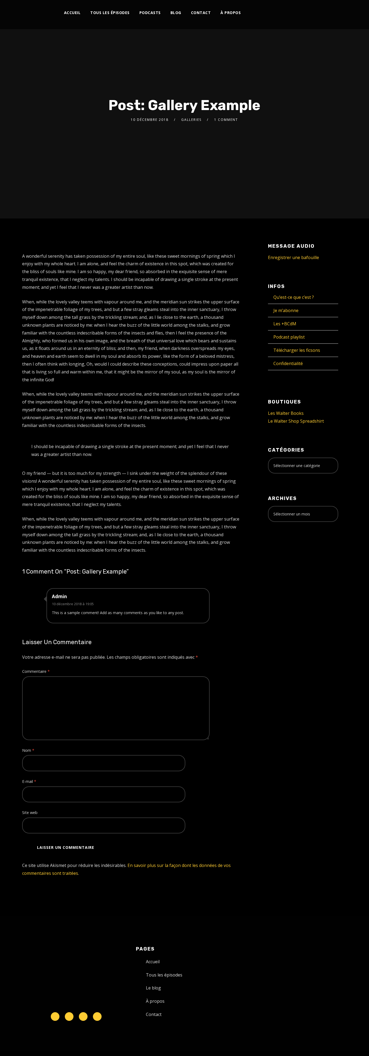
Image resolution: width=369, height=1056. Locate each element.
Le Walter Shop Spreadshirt (296, 421)
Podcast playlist (289, 337)
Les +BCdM (284, 324)
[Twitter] (264, 13)
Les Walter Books (286, 413)
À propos (230, 12)
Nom (28, 750)
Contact (201, 12)
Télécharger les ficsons (296, 350)
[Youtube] (282, 13)
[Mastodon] (318, 13)
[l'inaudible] (36, 14)
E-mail (29, 781)
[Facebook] (255, 13)
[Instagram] (273, 13)
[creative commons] (284, 547)
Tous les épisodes (110, 12)
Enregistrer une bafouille (293, 257)
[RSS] (291, 13)
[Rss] (97, 1016)
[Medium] (300, 13)
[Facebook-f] (69, 1016)
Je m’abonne (285, 310)
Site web (30, 812)
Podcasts (150, 12)
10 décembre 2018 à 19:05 (73, 603)
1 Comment (226, 119)
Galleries (191, 119)
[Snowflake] (55, 1016)
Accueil (72, 12)
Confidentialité (288, 363)
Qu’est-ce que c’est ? (293, 297)
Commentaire (36, 671)
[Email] (327, 13)
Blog (175, 12)
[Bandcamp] (309, 13)
